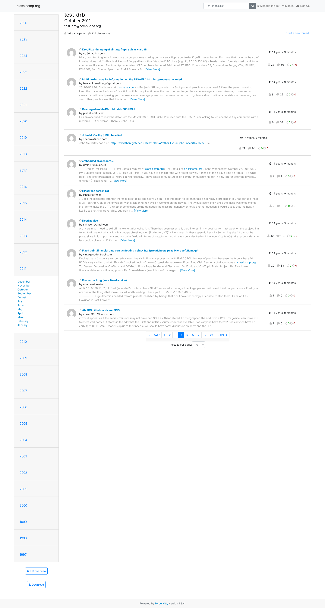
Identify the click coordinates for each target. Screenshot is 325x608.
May (20, 309)
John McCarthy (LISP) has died (102, 135)
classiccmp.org (28, 6)
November (23, 285)
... (205, 334)
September (24, 293)
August (21, 297)
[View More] (152, 69)
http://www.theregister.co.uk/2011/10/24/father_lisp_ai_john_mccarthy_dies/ (157, 143)
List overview (37, 571)
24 (211, 334)
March (21, 317)
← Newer (153, 334)
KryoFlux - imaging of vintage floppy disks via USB (114, 49)
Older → (222, 334)
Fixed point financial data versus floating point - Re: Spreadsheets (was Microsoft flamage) (140, 250)
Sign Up (304, 5)
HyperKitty (161, 603)
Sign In (289, 5)
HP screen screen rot (95, 190)
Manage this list (269, 5)
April (20, 313)
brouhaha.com (125, 87)
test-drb (74, 14)
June (20, 305)
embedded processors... (98, 160)
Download (37, 584)
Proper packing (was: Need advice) (104, 280)
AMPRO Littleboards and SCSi (101, 310)
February (22, 321)
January (22, 325)
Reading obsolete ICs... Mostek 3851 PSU (108, 109)
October (22, 289)
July (20, 301)
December (23, 281)
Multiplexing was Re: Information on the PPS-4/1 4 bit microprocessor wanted (132, 79)
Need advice (90, 220)
